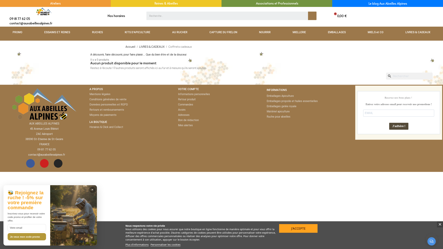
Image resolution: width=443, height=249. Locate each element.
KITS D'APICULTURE (137, 32)
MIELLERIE (299, 32)
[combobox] (224, 16)
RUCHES (97, 32)
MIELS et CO (375, 32)
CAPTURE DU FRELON (223, 32)
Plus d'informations (137, 244)
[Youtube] (44, 163)
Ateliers (55, 3)
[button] (339, 16)
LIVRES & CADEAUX (417, 32)
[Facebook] (30, 163)
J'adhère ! (398, 126)
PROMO (17, 32)
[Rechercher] (312, 16)
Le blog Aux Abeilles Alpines (388, 3)
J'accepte (298, 228)
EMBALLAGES (337, 32)
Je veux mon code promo (25, 236)
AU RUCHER (179, 32)
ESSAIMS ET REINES (57, 32)
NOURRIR (265, 32)
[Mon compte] (415, 15)
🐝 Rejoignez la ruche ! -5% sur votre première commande (26, 200)
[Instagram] (58, 163)
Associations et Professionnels (277, 3)
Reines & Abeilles (166, 3)
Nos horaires (116, 15)
